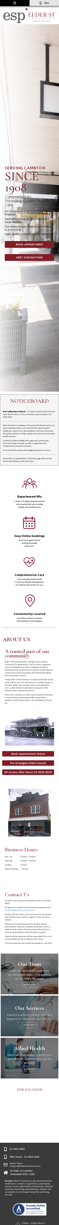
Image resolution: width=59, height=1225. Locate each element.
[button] (29, 244)
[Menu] (14, 3)
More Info (29, 985)
